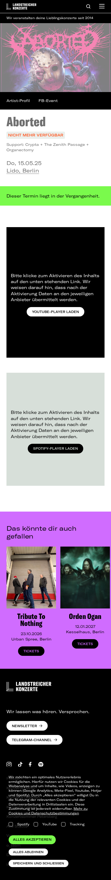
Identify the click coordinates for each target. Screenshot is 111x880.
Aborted (26, 121)
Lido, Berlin (22, 170)
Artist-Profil (18, 100)
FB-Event (48, 100)
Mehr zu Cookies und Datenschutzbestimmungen (48, 811)
